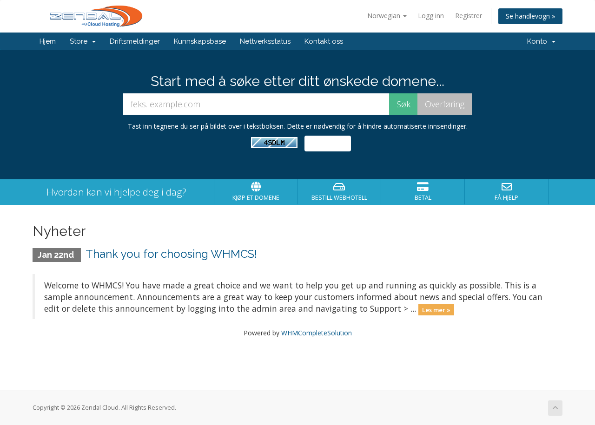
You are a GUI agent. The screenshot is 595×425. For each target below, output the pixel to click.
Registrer (468, 15)
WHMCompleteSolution (316, 332)
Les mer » (436, 309)
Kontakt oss (323, 41)
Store (80, 41)
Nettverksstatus (265, 41)
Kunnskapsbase (200, 41)
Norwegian (384, 15)
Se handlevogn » (530, 16)
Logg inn (431, 15)
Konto (539, 41)
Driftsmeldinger (135, 41)
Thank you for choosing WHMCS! (171, 254)
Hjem (48, 41)
